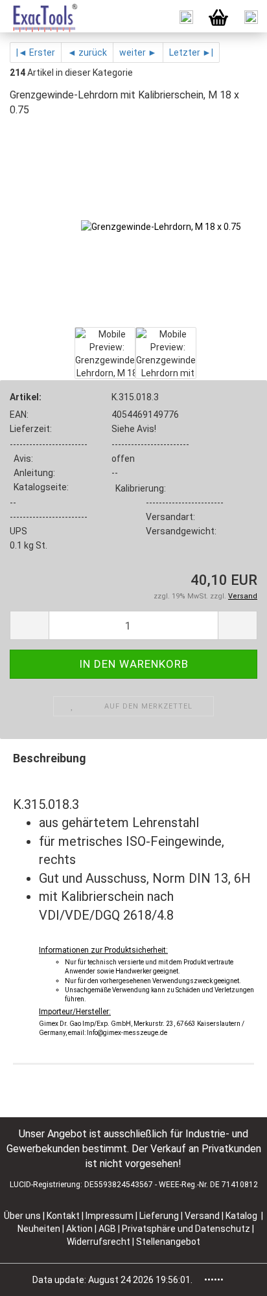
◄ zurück (87, 52)
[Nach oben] (231, 1276)
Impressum (110, 1216)
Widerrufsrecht (99, 1241)
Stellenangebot (168, 1241)
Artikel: (25, 397)
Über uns (22, 1216)
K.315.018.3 (135, 397)
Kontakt (63, 1216)
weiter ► (138, 52)
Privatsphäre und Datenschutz (187, 1228)
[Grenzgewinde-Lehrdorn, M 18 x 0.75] (161, 226)
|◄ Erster (35, 52)
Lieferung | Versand (180, 1216)
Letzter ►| (191, 52)
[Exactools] (39, 16)
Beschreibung (49, 758)
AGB (108, 1228)
